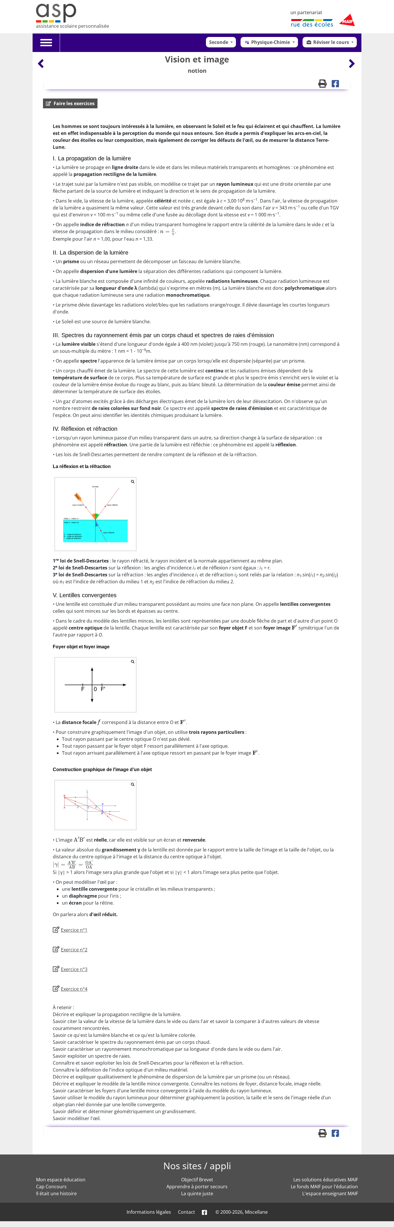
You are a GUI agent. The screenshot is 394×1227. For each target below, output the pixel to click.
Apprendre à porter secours (197, 1186)
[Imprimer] (325, 85)
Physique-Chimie (271, 42)
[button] (70, 103)
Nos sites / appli (197, 1165)
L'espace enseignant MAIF (330, 1193)
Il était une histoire (56, 1193)
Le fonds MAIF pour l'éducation (324, 1186)
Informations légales (149, 1212)
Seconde (219, 42)
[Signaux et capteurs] (352, 63)
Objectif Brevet (197, 1179)
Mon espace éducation (60, 1179)
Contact (186, 1212)
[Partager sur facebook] (337, 85)
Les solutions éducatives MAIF (325, 1179)
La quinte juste (197, 1193)
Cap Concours (51, 1186)
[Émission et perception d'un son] (41, 63)
